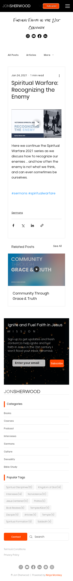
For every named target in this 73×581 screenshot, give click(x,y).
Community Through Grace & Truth (31, 296)
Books (7, 413)
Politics (40, 501)
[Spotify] (46, 567)
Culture (8, 451)
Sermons (17, 212)
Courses (9, 420)
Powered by (38, 575)
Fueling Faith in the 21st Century (36, 23)
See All (57, 246)
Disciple (13, 514)
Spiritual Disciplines (20, 487)
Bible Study (10, 466)
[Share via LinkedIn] (32, 225)
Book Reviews (16, 507)
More (47, 54)
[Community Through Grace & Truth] (36, 270)
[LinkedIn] (45, 36)
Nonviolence (38, 494)
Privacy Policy (11, 555)
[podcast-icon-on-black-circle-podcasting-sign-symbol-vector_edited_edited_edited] (52, 567)
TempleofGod (40, 507)
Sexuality (9, 459)
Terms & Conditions (15, 549)
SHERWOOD (22, 391)
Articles (31, 54)
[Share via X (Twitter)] (23, 225)
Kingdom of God (50, 487)
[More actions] (59, 75)
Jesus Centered (18, 501)
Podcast (9, 428)
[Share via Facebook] (13, 225)
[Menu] (67, 6)
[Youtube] (34, 36)
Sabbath (45, 521)
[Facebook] (39, 36)
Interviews (10, 436)
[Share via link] (42, 225)
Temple (49, 514)
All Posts (13, 54)
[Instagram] (28, 36)
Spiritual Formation (20, 521)
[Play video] (36, 123)
